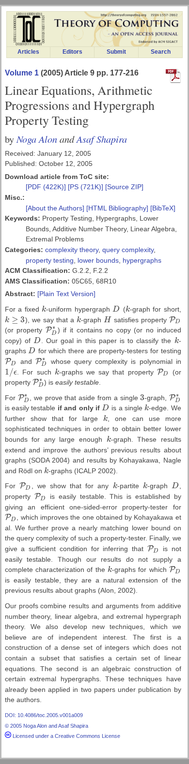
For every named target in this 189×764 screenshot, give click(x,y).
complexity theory (71, 250)
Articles (28, 52)
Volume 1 (22, 73)
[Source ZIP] (124, 187)
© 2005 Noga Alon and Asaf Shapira (46, 726)
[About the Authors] (56, 208)
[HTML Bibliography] (117, 208)
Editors (72, 52)
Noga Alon (36, 138)
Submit (116, 52)
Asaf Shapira (102, 138)
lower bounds (98, 260)
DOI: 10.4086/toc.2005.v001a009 (44, 715)
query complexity (128, 250)
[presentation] (44, 309)
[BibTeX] (162, 208)
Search (161, 52)
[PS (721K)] (86, 187)
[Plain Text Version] (66, 294)
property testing (50, 260)
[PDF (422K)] (47, 187)
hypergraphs (142, 260)
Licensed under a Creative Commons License (65, 736)
